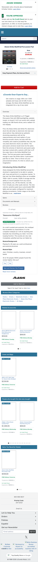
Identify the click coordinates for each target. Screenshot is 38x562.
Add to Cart (19, 87)
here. (28, 288)
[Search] (35, 38)
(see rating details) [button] (20, 218)
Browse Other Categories (19, 292)
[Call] (34, 32)
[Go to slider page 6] (17, 443)
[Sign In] (31, 32)
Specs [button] (19, 197)
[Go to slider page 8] (21, 443)
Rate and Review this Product (13, 268)
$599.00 (5, 474)
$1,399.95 (6, 426)
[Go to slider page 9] (22, 443)
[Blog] (4, 538)
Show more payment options (27, 68)
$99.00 (22, 335)
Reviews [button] (19, 205)
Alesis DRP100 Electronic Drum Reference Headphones (8, 332)
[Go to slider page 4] (12, 69)
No (10, 263)
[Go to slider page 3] (10, 69)
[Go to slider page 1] (7, 69)
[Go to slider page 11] (26, 443)
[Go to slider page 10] (24, 443)
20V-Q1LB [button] (19, 502)
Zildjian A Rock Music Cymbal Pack (7, 422)
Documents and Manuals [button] (19, 201)
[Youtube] (33, 538)
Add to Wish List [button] (19, 284)
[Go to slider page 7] (19, 443)
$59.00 (4, 336)
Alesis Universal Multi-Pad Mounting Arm (26, 331)
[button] (2, 32)
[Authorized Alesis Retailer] (19, 278)
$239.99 (5, 381)
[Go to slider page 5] (15, 443)
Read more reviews (9, 272)
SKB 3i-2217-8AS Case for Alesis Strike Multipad (9, 378)
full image (9, 66)
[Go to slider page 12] (28, 443)
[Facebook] (11, 538)
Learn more (16, 9)
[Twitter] (26, 538)
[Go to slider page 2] (9, 69)
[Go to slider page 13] (29, 443)
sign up (32, 531)
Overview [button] (19, 111)
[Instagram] (19, 538)
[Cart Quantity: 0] (27, 32)
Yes (5, 263)
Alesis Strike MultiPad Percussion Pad (8, 470)
